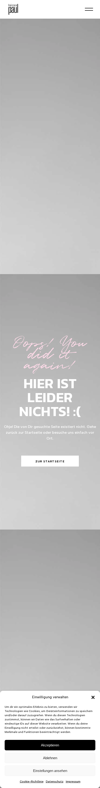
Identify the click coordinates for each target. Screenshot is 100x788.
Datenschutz (54, 781)
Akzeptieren (50, 745)
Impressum (73, 781)
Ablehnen (50, 758)
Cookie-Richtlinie (31, 781)
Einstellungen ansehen (50, 771)
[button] (93, 697)
